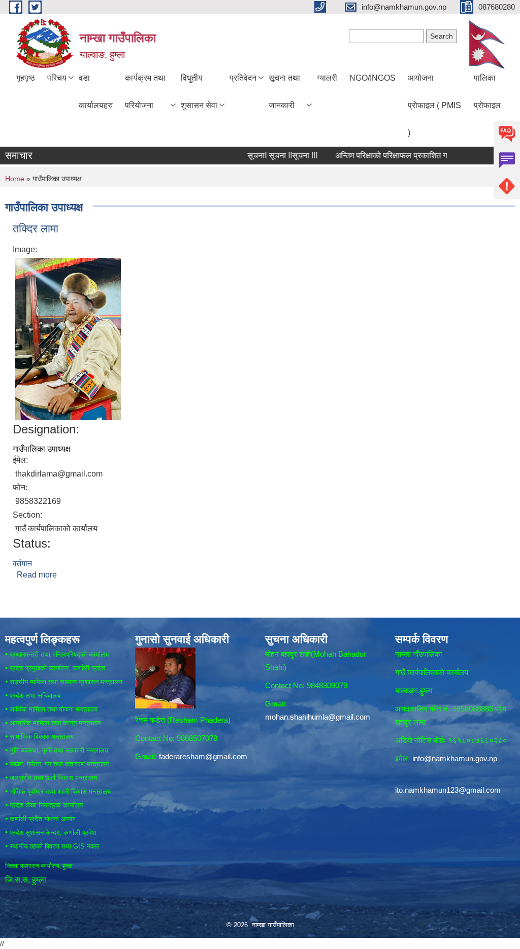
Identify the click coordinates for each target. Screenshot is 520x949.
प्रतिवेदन (243, 78)
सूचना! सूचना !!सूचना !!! (266, 155)
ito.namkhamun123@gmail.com (448, 790)
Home (14, 179)
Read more (37, 574)
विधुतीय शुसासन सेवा (199, 92)
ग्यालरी (327, 78)
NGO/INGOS (372, 78)
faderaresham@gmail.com (203, 756)
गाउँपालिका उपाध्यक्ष (42, 449)
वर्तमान (22, 563)
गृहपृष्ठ (25, 78)
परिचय (57, 78)
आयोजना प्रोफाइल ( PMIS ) (434, 105)
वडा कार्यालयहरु (96, 92)
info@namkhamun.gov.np (454, 758)
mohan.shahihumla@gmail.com (317, 717)
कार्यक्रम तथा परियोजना (145, 92)
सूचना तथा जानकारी (284, 92)
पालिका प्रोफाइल (487, 92)
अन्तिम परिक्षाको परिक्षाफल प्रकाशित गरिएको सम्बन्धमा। (400, 155)
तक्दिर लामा (35, 228)
